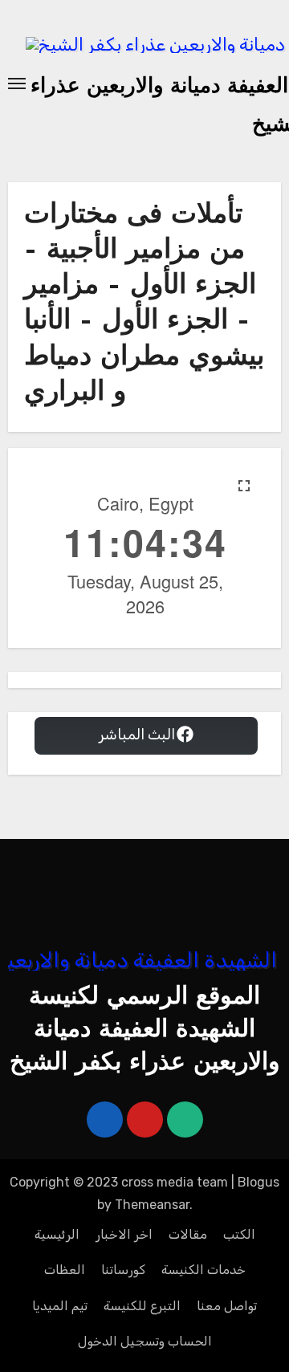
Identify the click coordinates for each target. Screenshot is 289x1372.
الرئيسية (57, 1234)
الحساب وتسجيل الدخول (145, 1341)
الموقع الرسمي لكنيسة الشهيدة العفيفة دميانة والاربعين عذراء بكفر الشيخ (144, 1030)
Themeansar (152, 1204)
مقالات (188, 1234)
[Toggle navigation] (17, 83)
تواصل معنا (227, 1305)
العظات (64, 1269)
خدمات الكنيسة (203, 1269)
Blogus (258, 1182)
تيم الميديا (60, 1305)
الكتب (239, 1234)
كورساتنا (123, 1269)
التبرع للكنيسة (142, 1305)
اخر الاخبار (124, 1234)
